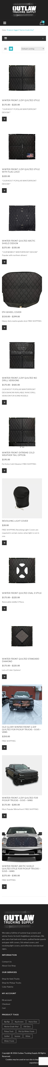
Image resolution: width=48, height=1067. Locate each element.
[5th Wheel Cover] (22, 290)
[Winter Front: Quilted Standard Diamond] (22, 636)
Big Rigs (7, 1022)
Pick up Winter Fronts (26, 1031)
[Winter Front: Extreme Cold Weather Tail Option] (22, 430)
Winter (27, 1036)
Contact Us (7, 961)
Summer (17, 1036)
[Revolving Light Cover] (22, 498)
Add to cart (4, 542)
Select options (4, 119)
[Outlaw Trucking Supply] (24, 10)
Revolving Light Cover (15, 521)
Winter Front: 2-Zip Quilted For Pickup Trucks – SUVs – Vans (20, 799)
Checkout (6, 1004)
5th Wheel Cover (11, 312)
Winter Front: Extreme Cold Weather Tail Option (18, 453)
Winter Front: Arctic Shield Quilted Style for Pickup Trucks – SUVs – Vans (21, 868)
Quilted (6, 1036)
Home (4, 30)
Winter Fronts (9, 1041)
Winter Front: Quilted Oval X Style (22, 593)
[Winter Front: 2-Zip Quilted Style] (22, 78)
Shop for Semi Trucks (11, 979)
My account (7, 1000)
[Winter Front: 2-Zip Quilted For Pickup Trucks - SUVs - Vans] (22, 775)
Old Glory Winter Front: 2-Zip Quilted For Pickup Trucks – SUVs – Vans (21, 729)
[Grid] (5, 49)
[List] (11, 49)
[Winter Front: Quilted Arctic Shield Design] (22, 218)
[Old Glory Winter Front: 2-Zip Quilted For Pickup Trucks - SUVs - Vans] (22, 704)
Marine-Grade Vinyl (11, 1026)
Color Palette (7, 987)
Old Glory (27, 1026)
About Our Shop (9, 965)
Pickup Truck (8, 1031)
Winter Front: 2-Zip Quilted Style (21, 100)
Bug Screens (19, 1022)
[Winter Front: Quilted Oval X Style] (22, 570)
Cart (4, 1008)
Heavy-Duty (33, 1022)
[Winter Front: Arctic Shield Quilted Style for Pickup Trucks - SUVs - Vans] (22, 844)
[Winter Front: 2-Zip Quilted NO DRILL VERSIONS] (22, 355)
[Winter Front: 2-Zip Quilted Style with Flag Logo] (22, 147)
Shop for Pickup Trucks (11, 983)
